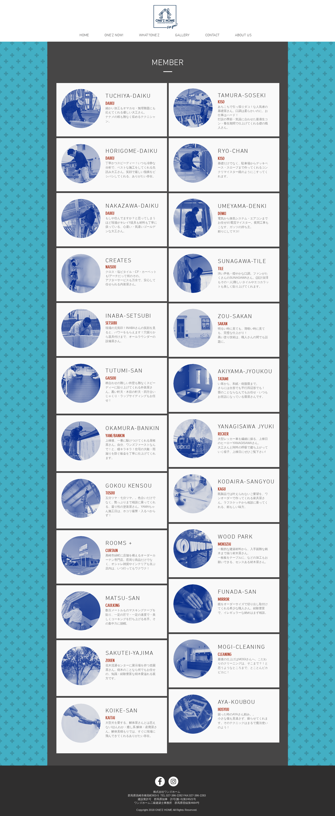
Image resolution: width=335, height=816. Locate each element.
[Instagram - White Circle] (173, 781)
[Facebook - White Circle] (160, 781)
